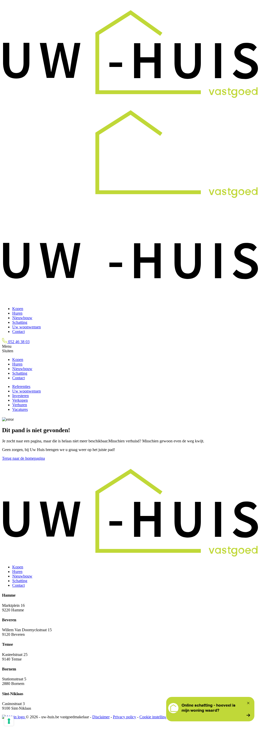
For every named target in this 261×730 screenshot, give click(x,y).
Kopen (17, 308)
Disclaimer (101, 717)
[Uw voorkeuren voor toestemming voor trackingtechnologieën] (9, 721)
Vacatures (20, 409)
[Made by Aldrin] (14, 717)
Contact (18, 331)
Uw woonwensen (26, 327)
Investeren (20, 396)
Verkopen (20, 400)
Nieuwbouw (22, 318)
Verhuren (19, 405)
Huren (17, 313)
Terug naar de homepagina (23, 458)
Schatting (19, 322)
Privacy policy (124, 717)
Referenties (21, 386)
